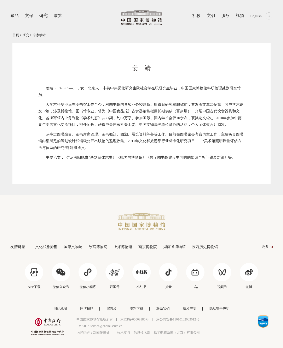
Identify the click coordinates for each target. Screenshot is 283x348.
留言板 (112, 308)
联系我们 (163, 308)
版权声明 (189, 308)
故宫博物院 (98, 247)
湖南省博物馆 (174, 247)
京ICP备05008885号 (134, 319)
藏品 (14, 15)
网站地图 (60, 308)
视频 (240, 15)
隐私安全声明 (219, 308)
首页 (15, 35)
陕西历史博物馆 (205, 247)
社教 (196, 15)
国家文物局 (73, 247)
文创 (211, 15)
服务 (225, 15)
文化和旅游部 (46, 247)
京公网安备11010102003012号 (177, 319)
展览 (58, 15)
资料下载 (136, 308)
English (256, 15)
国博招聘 (86, 308)
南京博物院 (147, 247)
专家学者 (39, 35)
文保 (29, 15)
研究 (43, 15)
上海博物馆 (123, 247)
